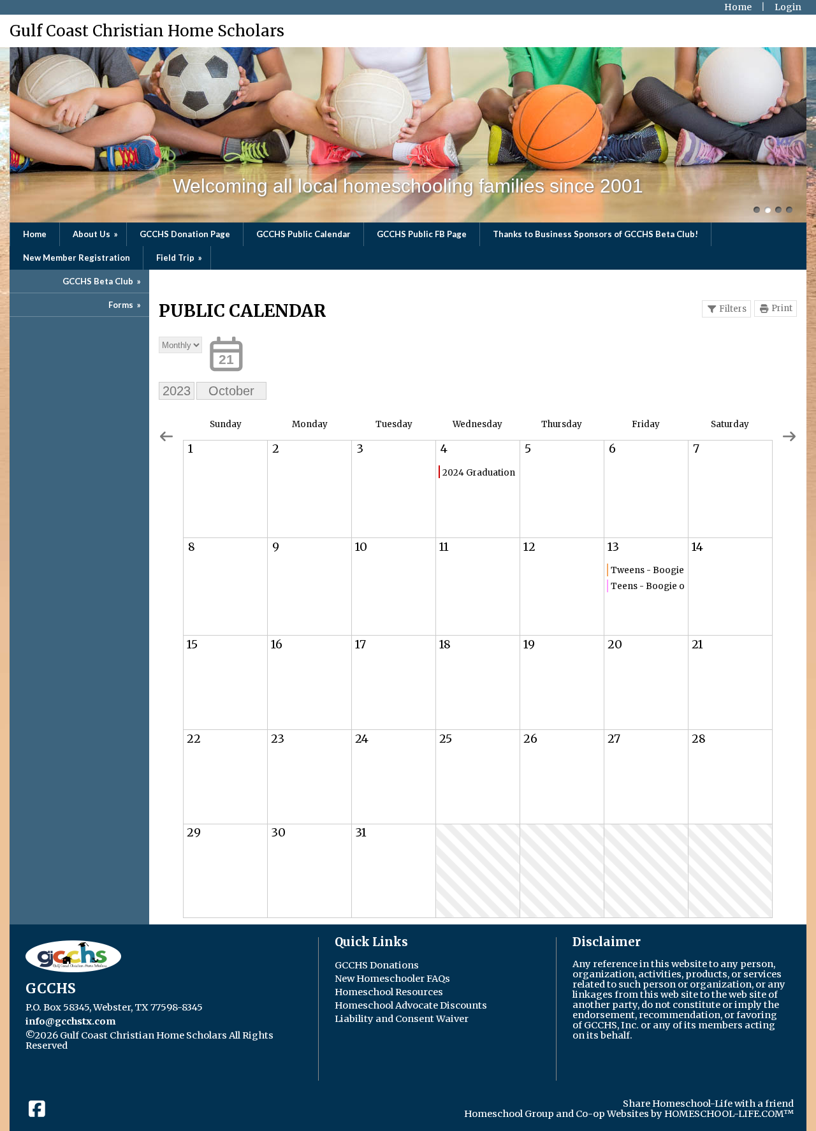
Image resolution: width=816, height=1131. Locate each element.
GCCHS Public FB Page (422, 234)
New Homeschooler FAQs (392, 978)
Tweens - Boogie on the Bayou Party (648, 570)
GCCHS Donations (377, 965)
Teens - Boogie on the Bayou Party (648, 586)
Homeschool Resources (389, 992)
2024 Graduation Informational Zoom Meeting (479, 472)
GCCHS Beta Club (102, 281)
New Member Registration (76, 257)
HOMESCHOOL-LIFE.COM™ (729, 1114)
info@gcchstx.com (70, 1021)
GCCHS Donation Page (185, 234)
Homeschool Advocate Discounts (411, 1005)
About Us (96, 234)
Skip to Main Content (128, 1045)
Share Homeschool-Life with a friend (708, 1103)
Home (35, 234)
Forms (125, 305)
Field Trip (180, 257)
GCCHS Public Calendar (303, 234)
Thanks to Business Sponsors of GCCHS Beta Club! (595, 234)
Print (781, 308)
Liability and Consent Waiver (402, 1019)
